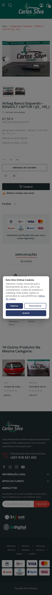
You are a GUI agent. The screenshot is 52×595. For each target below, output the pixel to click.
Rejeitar (14, 305)
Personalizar (35, 305)
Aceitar (26, 313)
